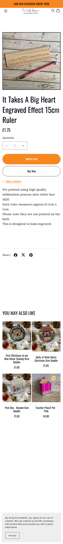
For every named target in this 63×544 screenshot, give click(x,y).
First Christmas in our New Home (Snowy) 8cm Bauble (16, 358)
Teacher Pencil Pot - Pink (46, 409)
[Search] (53, 10)
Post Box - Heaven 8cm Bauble (17, 409)
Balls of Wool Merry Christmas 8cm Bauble (46, 359)
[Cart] (59, 10)
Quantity (8, 138)
